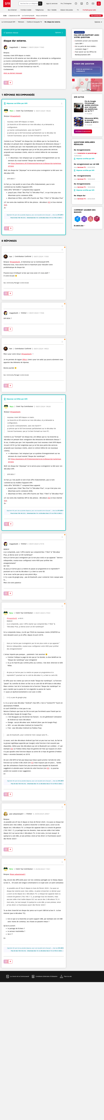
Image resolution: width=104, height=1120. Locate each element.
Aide (76, 4)
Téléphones (39, 10)
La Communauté (28, 16)
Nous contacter (41, 16)
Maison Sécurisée (67, 10)
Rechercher (40, 4)
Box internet (12, 10)
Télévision (21, 22)
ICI (49, 202)
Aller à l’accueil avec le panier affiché (87, 4)
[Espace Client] (98, 4)
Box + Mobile (52, 10)
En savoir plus (78, 225)
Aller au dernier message (13, 73)
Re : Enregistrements (82, 176)
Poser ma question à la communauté (84, 70)
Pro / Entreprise (66, 4)
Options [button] (97, 22)
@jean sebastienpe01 (17, 874)
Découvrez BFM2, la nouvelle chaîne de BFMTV (92, 120)
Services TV (81, 167)
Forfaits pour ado (89, 10)
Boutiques (81, 4)
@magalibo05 (15, 116)
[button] (6, 83)
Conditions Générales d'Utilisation (46, 976)
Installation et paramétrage (87, 153)
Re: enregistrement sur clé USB (86, 164)
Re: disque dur (80, 196)
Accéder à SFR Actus (83, 131)
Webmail (93, 4)
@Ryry (24, 360)
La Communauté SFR (8, 22)
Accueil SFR (7, 3)
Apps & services (51, 4)
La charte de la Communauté (19, 976)
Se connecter (96, 16)
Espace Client (98, 3)
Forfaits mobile (26, 10)
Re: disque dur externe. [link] (53, 22)
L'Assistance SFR (14, 16)
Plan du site (68, 976)
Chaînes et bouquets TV (34, 22)
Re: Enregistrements (82, 150)
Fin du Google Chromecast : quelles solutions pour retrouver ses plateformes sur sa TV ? (91, 106)
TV (78, 10)
